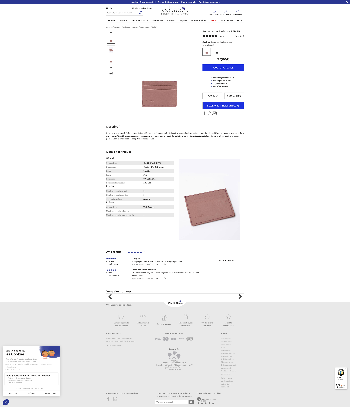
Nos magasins (226, 338)
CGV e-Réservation (228, 353)
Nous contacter (114, 345)
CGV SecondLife (227, 359)
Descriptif (239, 36)
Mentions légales (227, 362)
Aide (223, 347)
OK (190, 402)
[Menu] (345, 369)
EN (111, 8)
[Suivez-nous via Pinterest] (209, 113)
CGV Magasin (226, 356)
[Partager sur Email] (214, 113)
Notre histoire (226, 344)
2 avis (220, 36)
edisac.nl (225, 386)
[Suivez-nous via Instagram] (115, 399)
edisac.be (225, 384)
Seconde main (226, 341)
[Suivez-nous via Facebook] (204, 113)
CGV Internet (226, 350)
